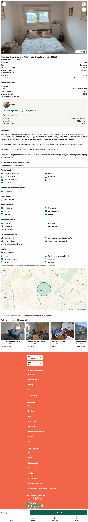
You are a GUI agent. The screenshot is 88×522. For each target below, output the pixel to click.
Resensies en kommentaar (35, 483)
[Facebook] (28, 499)
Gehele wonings (33, 395)
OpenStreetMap (81, 309)
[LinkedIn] (41, 499)
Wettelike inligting (33, 426)
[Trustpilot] (35, 508)
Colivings (31, 385)
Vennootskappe (33, 421)
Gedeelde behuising (34, 379)
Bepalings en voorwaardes (36, 431)
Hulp (29, 452)
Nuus (29, 441)
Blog (29, 406)
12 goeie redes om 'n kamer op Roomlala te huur (42, 488)
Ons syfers (31, 436)
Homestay (31, 374)
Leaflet (72, 309)
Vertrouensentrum (33, 478)
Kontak (30, 457)
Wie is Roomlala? (33, 463)
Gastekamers (32, 390)
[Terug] (4, 7)
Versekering (31, 473)
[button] (3, 270)
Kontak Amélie (58, 513)
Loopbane (31, 411)
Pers (29, 416)
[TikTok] (37, 499)
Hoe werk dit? (32, 468)
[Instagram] (32, 499)
